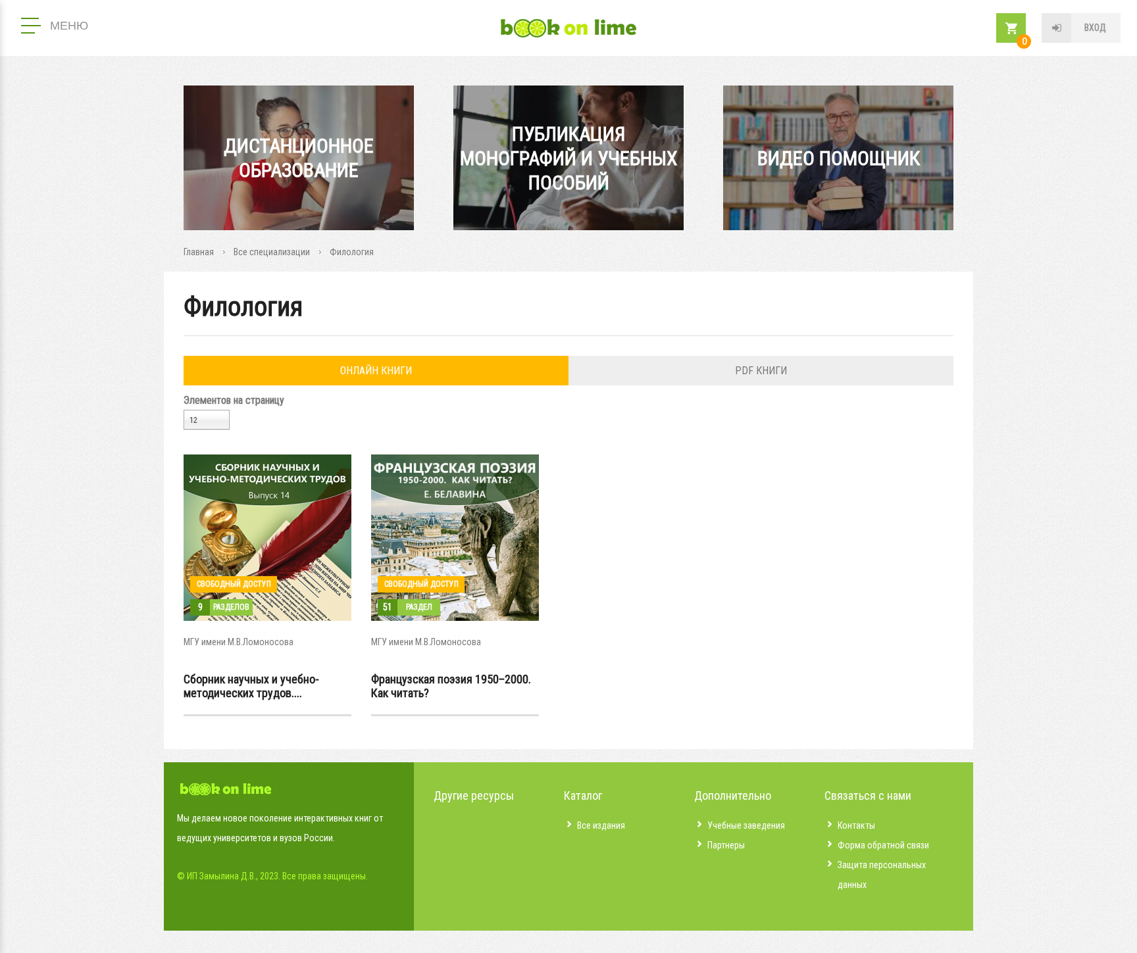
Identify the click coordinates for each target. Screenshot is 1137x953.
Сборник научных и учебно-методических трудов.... (251, 686)
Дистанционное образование (299, 158)
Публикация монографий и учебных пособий (569, 158)
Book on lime (568, 28)
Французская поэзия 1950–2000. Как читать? (451, 686)
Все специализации (272, 252)
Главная (199, 252)
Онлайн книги (376, 370)
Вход (1095, 27)
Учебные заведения (746, 825)
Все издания (601, 825)
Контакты (856, 825)
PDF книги (761, 370)
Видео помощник (838, 158)
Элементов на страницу (234, 400)
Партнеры (726, 845)
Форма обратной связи (883, 845)
